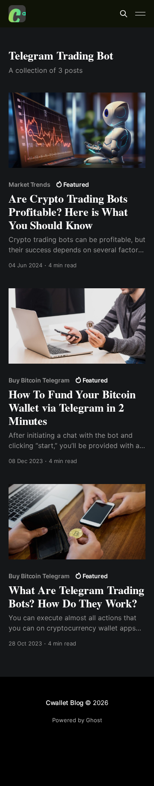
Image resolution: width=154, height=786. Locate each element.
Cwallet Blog (64, 703)
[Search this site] (123, 14)
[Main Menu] (140, 13)
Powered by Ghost (77, 720)
